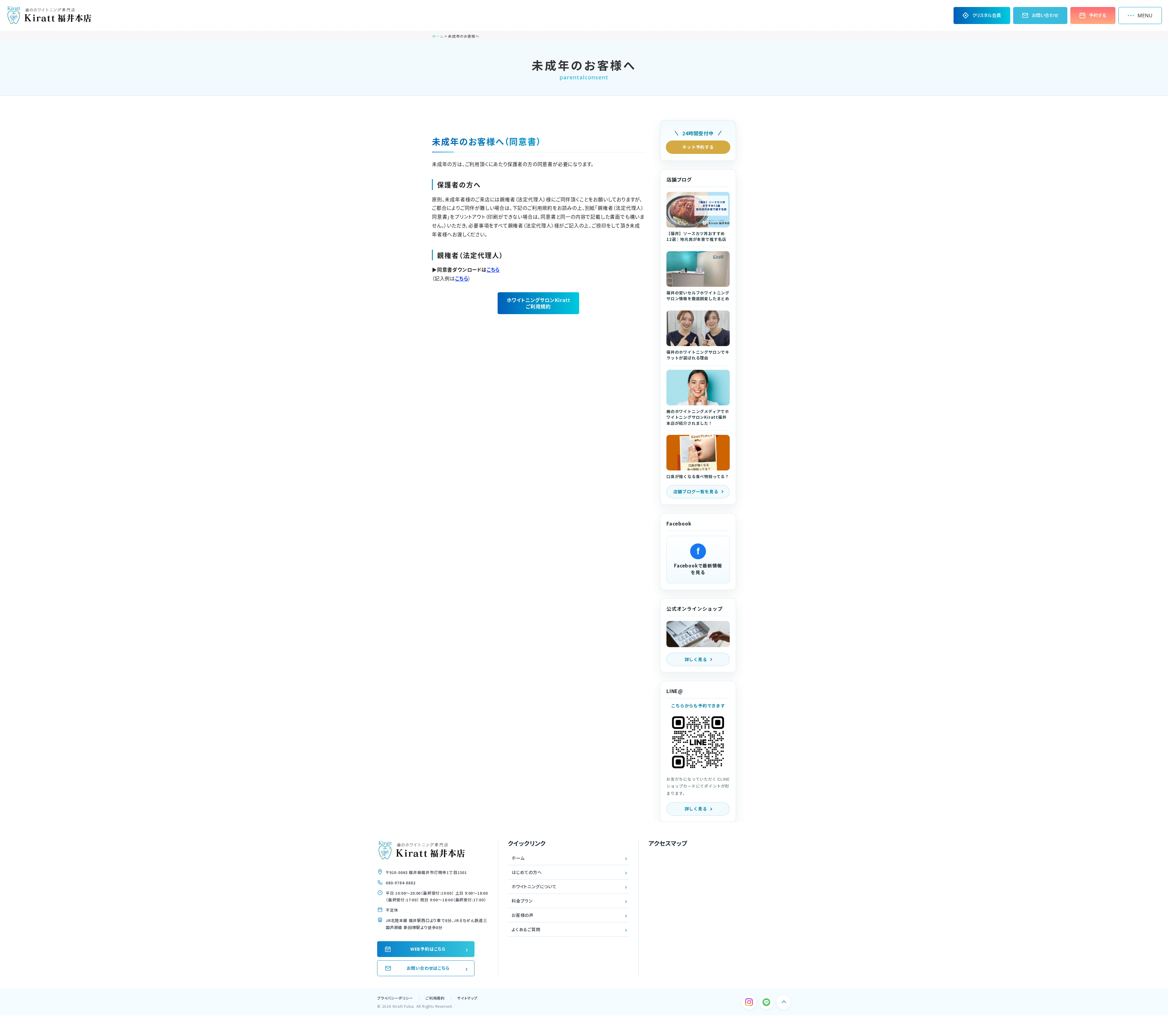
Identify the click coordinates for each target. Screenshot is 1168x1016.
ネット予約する (698, 147)
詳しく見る (696, 659)
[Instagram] (749, 1002)
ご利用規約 (435, 997)
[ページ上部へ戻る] (784, 1002)
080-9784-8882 (400, 883)
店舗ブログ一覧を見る (695, 491)
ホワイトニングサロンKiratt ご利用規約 (538, 303)
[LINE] (766, 1002)
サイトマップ (467, 997)
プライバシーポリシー (395, 997)
